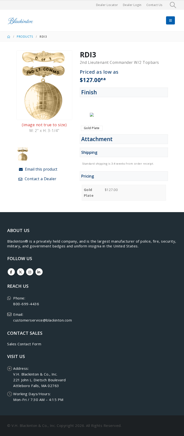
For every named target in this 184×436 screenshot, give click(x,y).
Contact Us (154, 5)
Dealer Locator (107, 5)
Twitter (20, 271)
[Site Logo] (20, 20)
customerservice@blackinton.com (42, 320)
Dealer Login (132, 5)
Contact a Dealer (40, 178)
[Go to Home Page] (8, 37)
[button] (173, 5)
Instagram (29, 271)
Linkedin (39, 271)
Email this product (40, 169)
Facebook (11, 271)
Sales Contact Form (24, 343)
